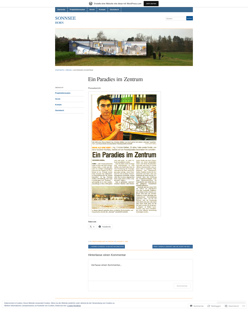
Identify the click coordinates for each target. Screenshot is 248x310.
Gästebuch (114, 10)
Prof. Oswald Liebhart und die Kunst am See (173, 246)
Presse (69, 70)
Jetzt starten (151, 3)
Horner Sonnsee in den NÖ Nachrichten (106, 246)
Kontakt (102, 10)
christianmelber (98, 241)
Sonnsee (65, 18)
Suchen (189, 18)
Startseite (61, 10)
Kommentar (182, 286)
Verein (92, 10)
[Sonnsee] (124, 47)
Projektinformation (77, 10)
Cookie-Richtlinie (74, 306)
